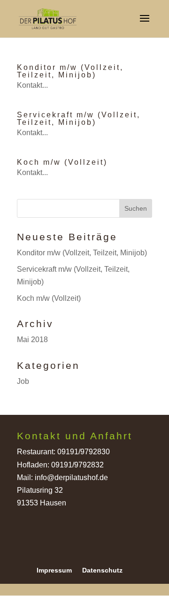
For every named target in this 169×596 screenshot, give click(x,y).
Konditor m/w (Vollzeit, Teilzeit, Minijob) (70, 71)
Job (23, 381)
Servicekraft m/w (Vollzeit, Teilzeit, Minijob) (78, 118)
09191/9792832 (77, 465)
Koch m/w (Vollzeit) (62, 162)
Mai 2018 (32, 340)
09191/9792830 (83, 452)
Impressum (54, 570)
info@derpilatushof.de (71, 477)
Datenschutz (102, 570)
